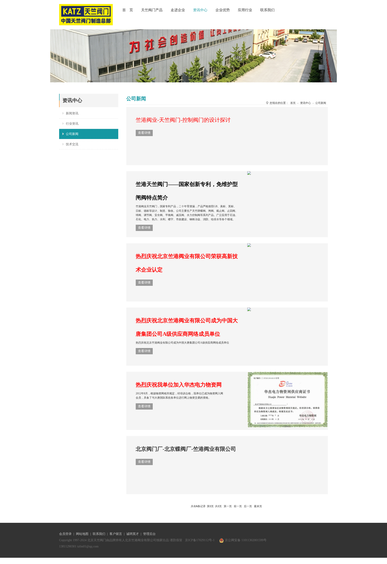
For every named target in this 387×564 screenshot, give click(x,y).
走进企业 (178, 10)
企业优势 (222, 10)
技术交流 (72, 144)
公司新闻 (72, 134)
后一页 (248, 506)
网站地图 (82, 534)
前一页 (238, 506)
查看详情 (144, 133)
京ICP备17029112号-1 (200, 540)
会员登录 (65, 534)
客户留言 (116, 534)
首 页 (127, 10)
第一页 (228, 506)
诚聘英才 (132, 534)
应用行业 (245, 10)
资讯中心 (200, 10)
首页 (293, 103)
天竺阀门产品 (152, 10)
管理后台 (149, 534)
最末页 (258, 506)
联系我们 (267, 10)
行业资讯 (72, 123)
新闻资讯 (72, 113)
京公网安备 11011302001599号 (246, 540)
